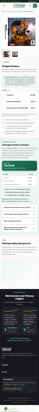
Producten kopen (33, 1)
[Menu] (4, 6)
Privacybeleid (23, 402)
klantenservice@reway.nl (30, 400)
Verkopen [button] (5, 365)
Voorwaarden (15, 402)
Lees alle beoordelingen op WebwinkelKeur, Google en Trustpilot (19, 339)
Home (3, 11)
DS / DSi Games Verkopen (14, 11)
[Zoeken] (30, 6)
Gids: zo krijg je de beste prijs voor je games (16, 201)
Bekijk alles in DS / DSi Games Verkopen (15, 199)
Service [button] (4, 372)
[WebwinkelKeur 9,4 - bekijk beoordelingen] (5, 408)
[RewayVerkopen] (19, 6)
